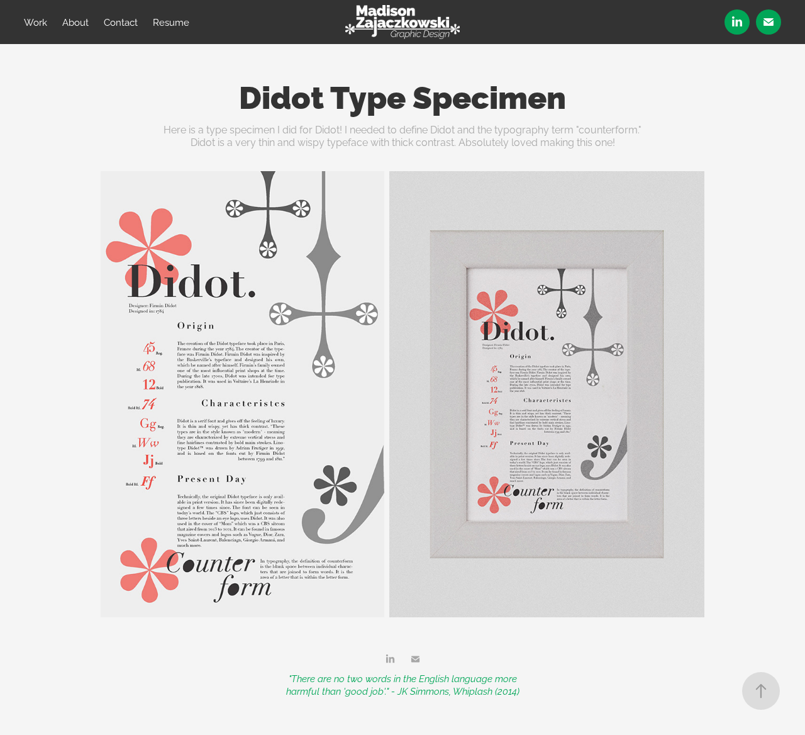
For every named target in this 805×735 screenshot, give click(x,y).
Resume (171, 21)
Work (35, 21)
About (75, 21)
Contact (121, 21)
